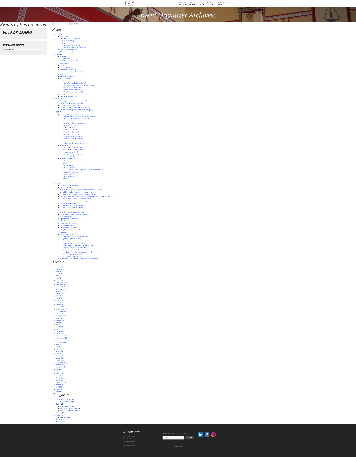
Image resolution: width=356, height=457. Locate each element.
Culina (58, 404)
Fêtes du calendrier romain (69, 221)
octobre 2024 (60, 314)
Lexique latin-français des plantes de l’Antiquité (76, 110)
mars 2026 (59, 278)
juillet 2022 (60, 369)
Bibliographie (64, 63)
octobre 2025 (60, 287)
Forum (58, 415)
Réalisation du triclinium (71, 45)
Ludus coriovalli (68, 165)
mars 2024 (59, 329)
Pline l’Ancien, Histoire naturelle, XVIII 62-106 (78, 85)
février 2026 (60, 280)
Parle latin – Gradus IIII (71, 134)
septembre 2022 (61, 367)
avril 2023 (59, 351)
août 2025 (59, 291)
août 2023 (59, 345)
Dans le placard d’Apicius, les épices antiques (75, 101)
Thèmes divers (61, 422)
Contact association (66, 67)
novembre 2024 (61, 311)
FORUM (220, 4)
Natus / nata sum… (69, 156)
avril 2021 (59, 387)
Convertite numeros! (70, 152)
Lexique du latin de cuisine (69, 203)
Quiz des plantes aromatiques (73, 254)
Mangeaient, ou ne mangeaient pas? (76, 243)
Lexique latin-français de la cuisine (71, 205)
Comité (62, 65)
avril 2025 (59, 300)
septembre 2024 (61, 316)
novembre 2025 (61, 285)
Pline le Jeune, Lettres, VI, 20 (73, 92)
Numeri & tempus (66, 145)
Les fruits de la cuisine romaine (70, 105)
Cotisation (67, 59)
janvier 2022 (60, 380)
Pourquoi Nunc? (65, 79)
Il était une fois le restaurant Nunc (68, 39)
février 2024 (60, 331)
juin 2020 (59, 391)
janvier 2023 (60, 358)
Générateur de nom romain (69, 141)
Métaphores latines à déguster (70, 230)
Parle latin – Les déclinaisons (73, 139)
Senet (65, 179)
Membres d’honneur (67, 76)
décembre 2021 (61, 382)
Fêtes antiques (65, 417)
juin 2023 (59, 347)
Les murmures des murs (68, 228)
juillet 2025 (60, 294)
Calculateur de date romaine (73, 150)
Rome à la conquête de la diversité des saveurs (76, 192)
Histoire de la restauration (69, 411)
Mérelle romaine (69, 174)
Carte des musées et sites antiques (72, 212)
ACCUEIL (59, 34)
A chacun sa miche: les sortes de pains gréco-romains (78, 201)
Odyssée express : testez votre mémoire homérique (81, 250)
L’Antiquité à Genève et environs (71, 223)
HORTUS (191, 4)
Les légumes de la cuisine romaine (71, 103)
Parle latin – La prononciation (73, 136)
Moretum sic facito (69, 216)
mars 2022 (59, 376)
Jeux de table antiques (67, 159)
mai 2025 (59, 298)
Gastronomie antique (67, 406)
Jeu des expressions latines (72, 239)
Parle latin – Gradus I (70, 125)
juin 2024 (59, 322)
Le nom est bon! (69, 241)
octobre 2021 (60, 385)
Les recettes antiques (67, 188)
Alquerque (67, 161)
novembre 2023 (61, 338)
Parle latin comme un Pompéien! (71, 114)
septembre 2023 (61, 342)
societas (182, 4)
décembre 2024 (61, 309)
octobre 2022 (60, 365)
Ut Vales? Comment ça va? (72, 256)
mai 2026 (59, 274)
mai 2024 (59, 325)
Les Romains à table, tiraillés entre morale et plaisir (77, 194)
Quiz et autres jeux (66, 234)
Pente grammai (68, 176)
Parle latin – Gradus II (70, 130)
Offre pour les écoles (67, 52)
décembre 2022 (61, 360)
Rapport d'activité (66, 402)
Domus (58, 413)
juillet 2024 (60, 320)
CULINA (209, 4)
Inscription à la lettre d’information (72, 72)
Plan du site (64, 36)
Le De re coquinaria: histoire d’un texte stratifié (76, 199)
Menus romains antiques (68, 50)
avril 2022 (59, 374)
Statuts (62, 94)
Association (60, 54)
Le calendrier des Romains (72, 154)
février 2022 (60, 378)
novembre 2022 (61, 362)
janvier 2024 (60, 334)
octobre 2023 (60, 340)
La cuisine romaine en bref (69, 185)
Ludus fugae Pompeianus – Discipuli (76, 119)
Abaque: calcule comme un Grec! (74, 147)
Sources (62, 81)
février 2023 (60, 356)
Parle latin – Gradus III (71, 132)
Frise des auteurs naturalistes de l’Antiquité (75, 107)
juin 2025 (59, 296)
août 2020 (59, 389)
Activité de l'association (64, 400)
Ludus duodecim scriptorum (73, 168)
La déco (62, 43)
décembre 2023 (61, 336)
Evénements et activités (68, 70)
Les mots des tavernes (67, 225)
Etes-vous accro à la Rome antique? (75, 236)
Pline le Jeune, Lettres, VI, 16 (73, 90)
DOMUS (200, 4)
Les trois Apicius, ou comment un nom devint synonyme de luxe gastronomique (87, 196)
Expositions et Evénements (69, 219)
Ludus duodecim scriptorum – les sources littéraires (85, 170)
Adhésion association (129, 445)
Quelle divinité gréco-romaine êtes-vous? (77, 252)
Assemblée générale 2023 (69, 61)
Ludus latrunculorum (70, 172)
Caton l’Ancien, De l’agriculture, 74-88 (76, 83)
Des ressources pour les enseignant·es (73, 214)
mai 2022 (59, 371)
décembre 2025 (61, 282)
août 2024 (59, 318)
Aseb (65, 163)
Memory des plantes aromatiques (75, 248)
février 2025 (60, 305)
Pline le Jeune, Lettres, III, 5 (72, 87)
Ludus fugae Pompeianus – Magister (76, 121)
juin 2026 (59, 271)
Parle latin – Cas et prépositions (74, 123)
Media (62, 74)
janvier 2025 (60, 307)
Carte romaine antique (67, 41)
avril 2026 (59, 276)
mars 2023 (59, 354)
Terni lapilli (67, 181)
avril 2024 (59, 327)
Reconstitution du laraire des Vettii (75, 47)
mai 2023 (59, 349)
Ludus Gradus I (72, 127)
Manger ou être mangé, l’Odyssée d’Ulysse (78, 245)
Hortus (58, 420)
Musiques (63, 232)
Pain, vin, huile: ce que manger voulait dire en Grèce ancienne (81, 190)
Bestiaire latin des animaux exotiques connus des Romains (80, 259)
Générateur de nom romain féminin (75, 143)
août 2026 (59, 267)
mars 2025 (59, 302)
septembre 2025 (61, 289)
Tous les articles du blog (68, 96)
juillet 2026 (60, 269)
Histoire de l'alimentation (68, 408)
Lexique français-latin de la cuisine (71, 208)
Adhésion (63, 56)
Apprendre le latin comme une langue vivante (79, 116)
